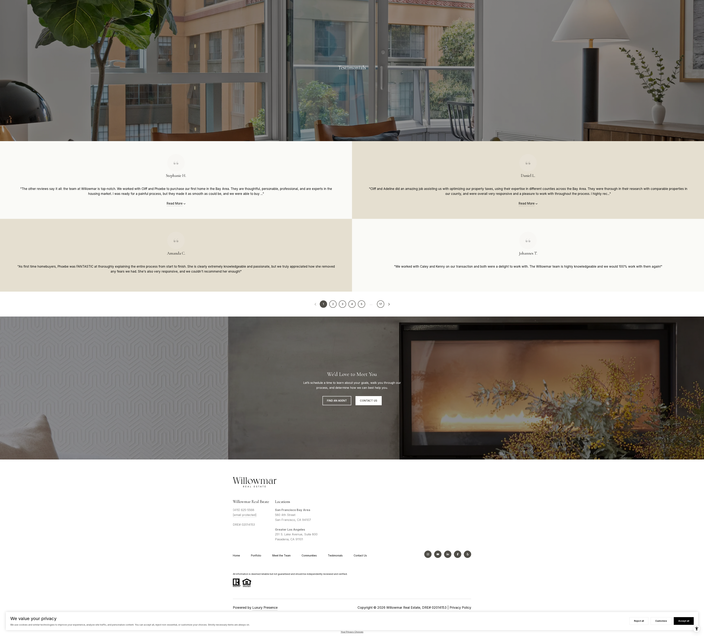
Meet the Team (281, 555)
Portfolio (256, 555)
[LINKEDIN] (447, 554)
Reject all (639, 621)
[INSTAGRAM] (428, 554)
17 (380, 304)
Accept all (683, 621)
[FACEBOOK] (457, 554)
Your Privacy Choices (352, 632)
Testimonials (335, 555)
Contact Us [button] (368, 400)
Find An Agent (337, 400)
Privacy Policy (460, 607)
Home (236, 555)
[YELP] (467, 554)
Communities (309, 555)
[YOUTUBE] (437, 554)
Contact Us (360, 555)
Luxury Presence (265, 607)
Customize (661, 621)
